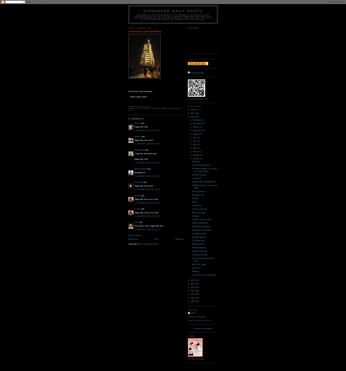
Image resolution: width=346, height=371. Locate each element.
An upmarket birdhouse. (201, 165)
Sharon (137, 123)
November (197, 123)
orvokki (137, 196)
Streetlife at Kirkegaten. (201, 227)
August (196, 134)
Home (156, 239)
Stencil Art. (196, 268)
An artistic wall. (198, 195)
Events (139, 108)
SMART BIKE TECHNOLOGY (204, 182)
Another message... (200, 175)
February (196, 155)
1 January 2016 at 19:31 (147, 144)
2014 (193, 284)
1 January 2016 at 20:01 (147, 189)
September (197, 130)
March (195, 152)
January (196, 159)
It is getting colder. (199, 234)
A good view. (197, 205)
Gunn (193, 313)
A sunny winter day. (199, 209)
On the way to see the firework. (204, 275)
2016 (193, 117)
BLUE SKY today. (199, 264)
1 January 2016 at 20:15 (147, 203)
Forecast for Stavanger (203, 328)
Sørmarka (155, 108)
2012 (193, 291)
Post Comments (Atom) (148, 244)
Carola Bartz (139, 150)
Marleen (137, 137)
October (196, 127)
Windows (195, 216)
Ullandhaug (174, 108)
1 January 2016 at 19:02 (147, 130)
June (195, 141)
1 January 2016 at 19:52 (147, 176)
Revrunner (138, 182)
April (195, 148)
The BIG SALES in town (201, 220)
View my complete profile (199, 320)
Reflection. (196, 162)
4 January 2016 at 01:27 (147, 230)
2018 (193, 110)
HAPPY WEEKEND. (200, 223)
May (195, 145)
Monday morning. (199, 237)
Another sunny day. (199, 251)
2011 (193, 294)
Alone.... (195, 202)
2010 (193, 298)
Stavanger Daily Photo (173, 11)
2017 (193, 113)
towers (164, 108)
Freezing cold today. (200, 255)
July (195, 138)
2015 (193, 280)
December (197, 120)
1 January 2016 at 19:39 (147, 163)
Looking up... (197, 178)
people (146, 108)
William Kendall (140, 169)
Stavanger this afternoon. (202, 230)
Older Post (179, 239)
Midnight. (195, 271)
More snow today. (199, 213)
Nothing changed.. (199, 248)
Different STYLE (198, 244)
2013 (193, 287)
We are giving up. (199, 191)
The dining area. (198, 241)
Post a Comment (135, 235)
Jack (136, 222)
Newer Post (132, 239)
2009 (193, 301)
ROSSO (195, 198)
